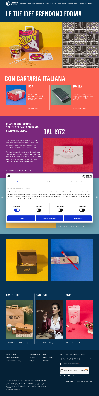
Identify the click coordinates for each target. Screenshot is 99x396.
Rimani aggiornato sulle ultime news (72, 354)
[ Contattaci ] (82, 3)
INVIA (87, 360)
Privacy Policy (79, 381)
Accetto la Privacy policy (71, 363)
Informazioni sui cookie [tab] (78, 182)
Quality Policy (69, 381)
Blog (75, 3)
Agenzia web (17, 389)
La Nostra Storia (25, 3)
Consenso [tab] (20, 182)
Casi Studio (62, 3)
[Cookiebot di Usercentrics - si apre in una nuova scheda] (83, 176)
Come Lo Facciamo (51, 3)
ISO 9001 (18, 382)
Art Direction (9, 389)
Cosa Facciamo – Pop (12, 357)
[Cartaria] (11, 3)
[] (35, 109)
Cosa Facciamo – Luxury (13, 360)
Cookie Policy (89, 381)
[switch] (38, 210)
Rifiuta (21, 218)
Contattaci (46, 360)
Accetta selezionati (49, 218)
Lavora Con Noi (47, 357)
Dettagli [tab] (49, 182)
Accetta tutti (78, 218)
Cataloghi (70, 3)
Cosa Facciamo (37, 3)
